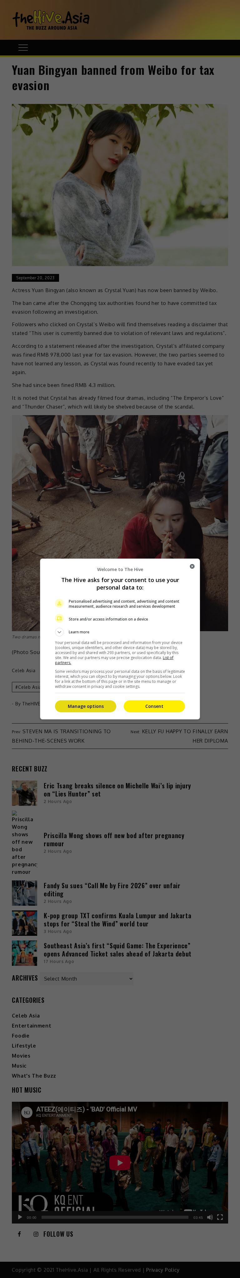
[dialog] (120, 639)
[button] (120, 632)
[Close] (192, 566)
